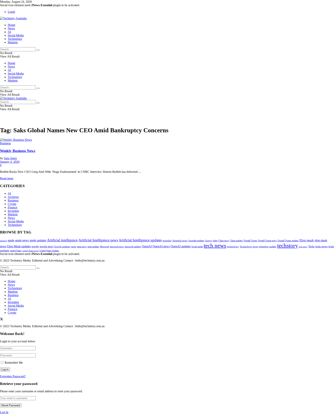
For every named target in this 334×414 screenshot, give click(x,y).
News (11, 28)
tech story (303, 246)
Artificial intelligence (62, 240)
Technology (15, 38)
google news (46, 246)
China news (223, 240)
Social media (197, 246)
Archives (13, 197)
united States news (30, 251)
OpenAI (147, 246)
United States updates (49, 251)
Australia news (179, 240)
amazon (3, 241)
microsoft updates (133, 246)
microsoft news (117, 246)
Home (11, 25)
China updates (236, 240)
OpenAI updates (180, 246)
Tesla (311, 246)
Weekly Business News (17, 151)
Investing (13, 211)
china (215, 240)
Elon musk (306, 240)
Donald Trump (250, 240)
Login (11, 11)
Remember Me (14, 362)
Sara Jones (10, 158)
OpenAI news (161, 246)
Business (5, 143)
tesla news (321, 246)
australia (167, 240)
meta (73, 246)
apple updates (38, 240)
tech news (215, 245)
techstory (287, 245)
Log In (4, 412)
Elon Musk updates (19, 246)
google (35, 246)
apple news (22, 240)
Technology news (249, 246)
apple (11, 240)
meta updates (93, 246)
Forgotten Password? (13, 376)
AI (9, 32)
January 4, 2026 (10, 161)
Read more (6, 178)
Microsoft (104, 246)
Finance (12, 207)
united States (16, 251)
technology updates (267, 246)
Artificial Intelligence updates (140, 240)
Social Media (16, 35)
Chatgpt (208, 240)
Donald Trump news (267, 240)
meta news (82, 246)
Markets (13, 42)
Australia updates (196, 240)
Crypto (12, 204)
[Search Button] (38, 50)
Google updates (62, 246)
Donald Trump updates (288, 240)
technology (233, 246)
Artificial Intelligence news (98, 240)
